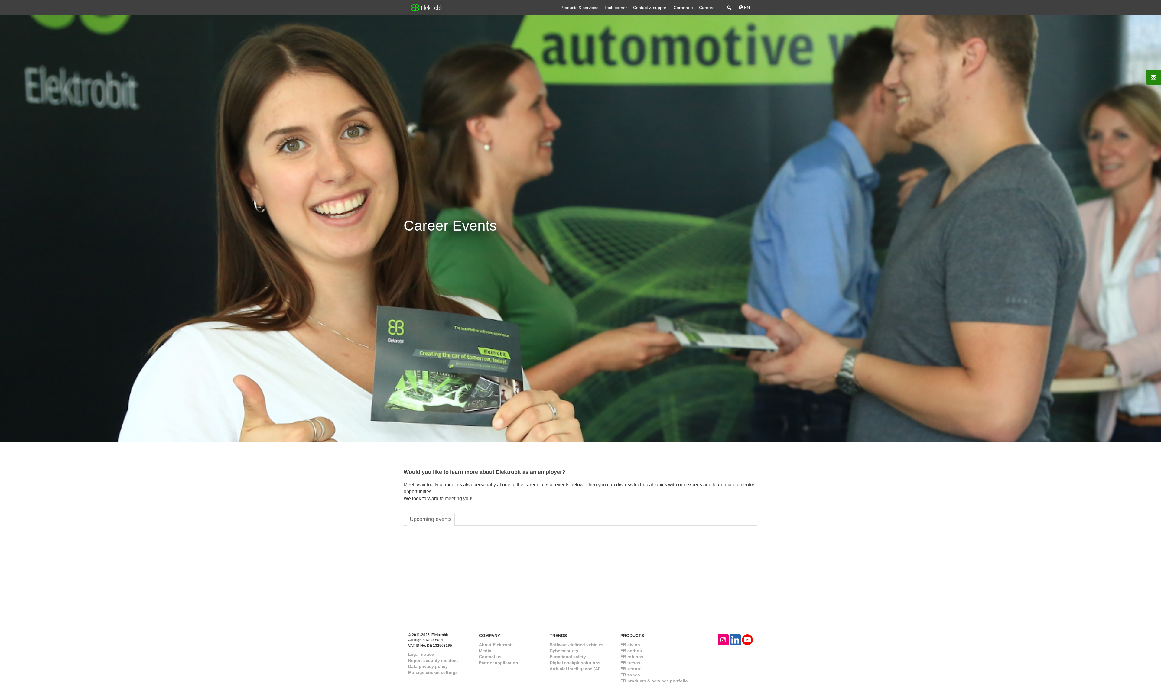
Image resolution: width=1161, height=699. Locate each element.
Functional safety (568, 656)
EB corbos (631, 650)
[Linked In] (735, 639)
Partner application (498, 662)
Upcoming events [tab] (431, 519)
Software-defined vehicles (576, 644)
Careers (706, 7)
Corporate (683, 7)
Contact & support (650, 7)
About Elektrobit (496, 644)
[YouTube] (747, 639)
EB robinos (631, 656)
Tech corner (615, 7)
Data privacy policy (428, 666)
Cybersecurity (564, 650)
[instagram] (723, 639)
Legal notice (421, 654)
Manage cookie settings (433, 672)
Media (485, 650)
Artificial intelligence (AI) (575, 668)
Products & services (579, 7)
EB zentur (630, 668)
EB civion (630, 644)
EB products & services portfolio (654, 680)
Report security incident (433, 660)
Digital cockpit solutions (575, 662)
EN (746, 7)
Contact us (490, 656)
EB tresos (630, 662)
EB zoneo (630, 674)
